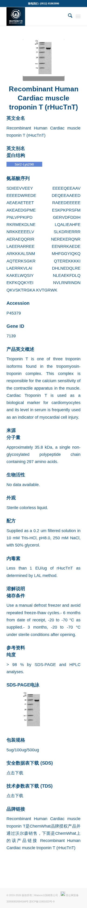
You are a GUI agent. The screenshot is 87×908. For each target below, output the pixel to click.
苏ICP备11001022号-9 (42, 901)
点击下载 (14, 772)
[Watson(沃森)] (36, 16)
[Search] (67, 16)
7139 (11, 335)
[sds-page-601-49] (43, 60)
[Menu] (78, 16)
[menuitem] (67, 16)
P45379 (13, 313)
